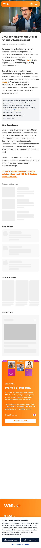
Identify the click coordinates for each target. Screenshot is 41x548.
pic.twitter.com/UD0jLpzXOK (12, 112)
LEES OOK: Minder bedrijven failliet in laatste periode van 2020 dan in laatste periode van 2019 (19, 174)
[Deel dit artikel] (37, 29)
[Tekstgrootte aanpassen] (32, 29)
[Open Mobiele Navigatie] (36, 4)
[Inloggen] (31, 4)
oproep (4, 82)
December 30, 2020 (9, 118)
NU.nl (29, 60)
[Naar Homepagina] (6, 4)
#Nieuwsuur (17, 110)
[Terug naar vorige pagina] (4, 29)
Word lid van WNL (20, 421)
